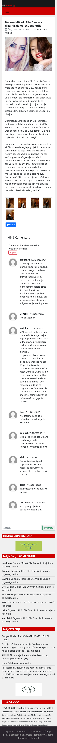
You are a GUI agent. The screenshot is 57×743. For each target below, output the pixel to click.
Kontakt (35, 738)
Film (31, 718)
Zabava (10, 725)
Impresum (23, 738)
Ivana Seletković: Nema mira (16, 663)
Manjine (4, 722)
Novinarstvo (15, 722)
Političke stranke (24, 715)
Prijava (13, 252)
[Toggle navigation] (7, 11)
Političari (49, 708)
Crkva (9, 722)
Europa (19, 718)
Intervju (35, 718)
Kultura (30, 711)
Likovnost (27, 722)
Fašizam (26, 718)
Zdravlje (21, 722)
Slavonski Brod (20, 711)
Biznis (4, 715)
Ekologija (4, 725)
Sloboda (45, 725)
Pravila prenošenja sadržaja (17, 734)
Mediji (40, 711)
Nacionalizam (42, 718)
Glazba (49, 718)
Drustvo (40, 725)
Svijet (35, 711)
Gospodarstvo (7, 711)
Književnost (48, 711)
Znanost (21, 725)
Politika (25, 707)
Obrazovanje (47, 722)
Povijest (41, 708)
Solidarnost (28, 725)
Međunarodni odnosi (40, 715)
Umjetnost (15, 725)
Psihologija (34, 722)
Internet (34, 725)
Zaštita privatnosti (43, 734)
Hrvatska (7, 708)
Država (17, 707)
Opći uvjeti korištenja (40, 731)
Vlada (13, 718)
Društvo (33, 707)
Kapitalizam (11, 715)
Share (12, 224)
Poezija (40, 722)
